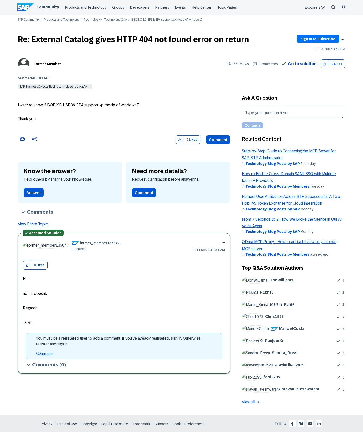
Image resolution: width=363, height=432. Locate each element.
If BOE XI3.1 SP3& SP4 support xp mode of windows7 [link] (166, 19)
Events (180, 7)
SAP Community (29, 19)
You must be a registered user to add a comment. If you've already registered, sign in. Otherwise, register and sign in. (118, 341)
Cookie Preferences (188, 424)
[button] (324, 64)
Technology (92, 19)
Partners (162, 7)
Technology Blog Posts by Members (277, 186)
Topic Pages (227, 7)
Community (47, 7)
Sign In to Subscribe (318, 39)
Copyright (89, 424)
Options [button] (342, 40)
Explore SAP (315, 7)
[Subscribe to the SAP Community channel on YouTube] (310, 424)
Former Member (47, 64)
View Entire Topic (33, 224)
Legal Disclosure (114, 424)
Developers (139, 7)
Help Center (201, 7)
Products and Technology (85, 7)
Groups (118, 7)
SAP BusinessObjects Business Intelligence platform (55, 86)
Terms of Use (67, 424)
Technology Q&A (115, 19)
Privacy (46, 424)
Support (161, 424)
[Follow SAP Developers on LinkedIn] (319, 424)
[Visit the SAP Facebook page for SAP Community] (292, 424)
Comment (218, 140)
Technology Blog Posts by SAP (272, 164)
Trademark (141, 424)
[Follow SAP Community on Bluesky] (301, 424)
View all (248, 402)
